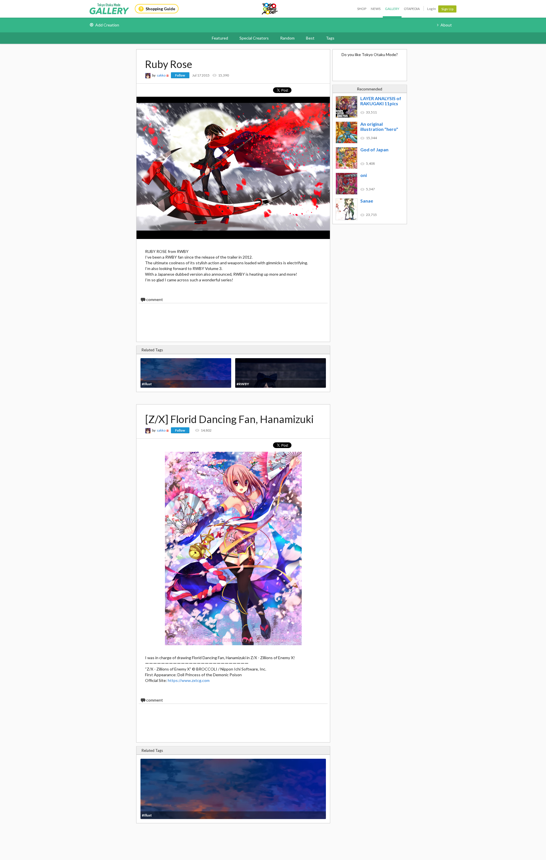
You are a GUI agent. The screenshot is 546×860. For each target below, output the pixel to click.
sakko (161, 75)
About (446, 24)
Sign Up (447, 9)
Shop (361, 9)
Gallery (392, 9)
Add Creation (107, 24)
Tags (330, 38)
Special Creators (254, 38)
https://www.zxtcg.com (189, 680)
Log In (431, 9)
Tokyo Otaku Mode (270, 9)
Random (287, 38)
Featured (220, 38)
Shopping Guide (160, 8)
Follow (180, 75)
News (375, 9)
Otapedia (412, 9)
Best (310, 38)
